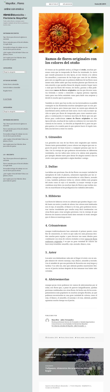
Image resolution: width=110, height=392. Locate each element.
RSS (76, 4)
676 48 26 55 (67, 4)
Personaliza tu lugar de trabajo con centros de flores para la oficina (15, 48)
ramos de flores (90, 337)
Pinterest (87, 4)
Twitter (83, 4)
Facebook (80, 4)
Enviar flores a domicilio (11, 84)
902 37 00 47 (53, 4)
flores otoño (80, 337)
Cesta (100, 4)
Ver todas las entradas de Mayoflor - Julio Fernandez (68, 326)
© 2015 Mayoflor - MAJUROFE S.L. (81, 386)
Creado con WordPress (52, 388)
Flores (63, 337)
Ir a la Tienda (7, 99)
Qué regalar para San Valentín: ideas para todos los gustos (14, 58)
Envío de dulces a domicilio (11, 87)
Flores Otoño (69, 337)
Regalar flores (7, 91)
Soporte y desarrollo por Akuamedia (56, 386)
